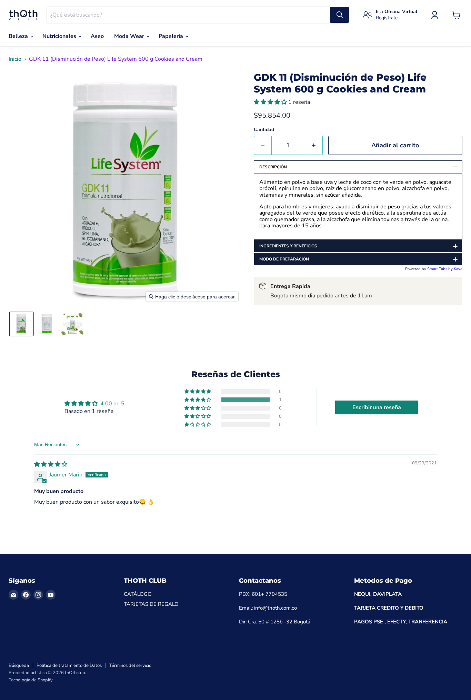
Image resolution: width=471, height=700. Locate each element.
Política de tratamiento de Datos (69, 665)
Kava (458, 269)
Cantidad (264, 129)
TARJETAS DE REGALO (151, 604)
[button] (21, 324)
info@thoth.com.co (275, 607)
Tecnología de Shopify (31, 680)
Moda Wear (130, 36)
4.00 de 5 (112, 403)
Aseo (97, 36)
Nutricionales (60, 36)
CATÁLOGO (138, 594)
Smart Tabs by (440, 269)
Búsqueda (19, 665)
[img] (50, 464)
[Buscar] (339, 15)
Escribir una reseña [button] (376, 407)
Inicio (15, 59)
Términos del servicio (130, 665)
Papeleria (171, 36)
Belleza (19, 36)
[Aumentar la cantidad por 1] (314, 145)
